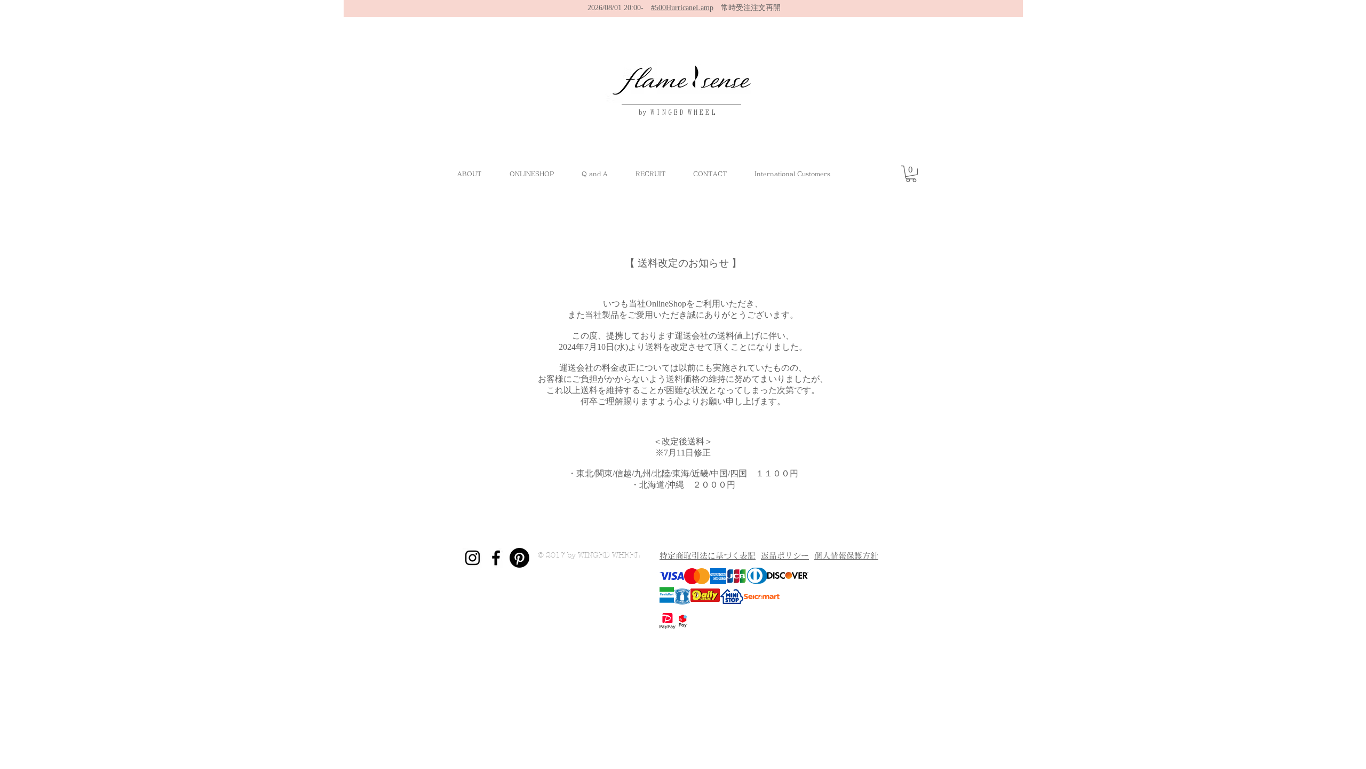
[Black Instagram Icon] (472, 558)
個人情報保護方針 (846, 556)
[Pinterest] (519, 558)
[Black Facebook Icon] (496, 558)
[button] (911, 174)
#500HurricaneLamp (682, 8)
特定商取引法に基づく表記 (708, 556)
